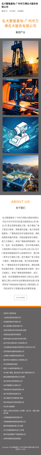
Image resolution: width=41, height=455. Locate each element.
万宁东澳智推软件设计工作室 (13, 430)
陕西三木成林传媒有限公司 (12, 368)
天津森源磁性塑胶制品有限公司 (14, 422)
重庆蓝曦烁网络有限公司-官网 (14, 377)
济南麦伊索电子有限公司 (12, 322)
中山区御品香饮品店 (10, 364)
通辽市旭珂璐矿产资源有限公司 (14, 434)
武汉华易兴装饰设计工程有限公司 (15, 343)
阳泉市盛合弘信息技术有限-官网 (14, 339)
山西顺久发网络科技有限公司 (13, 356)
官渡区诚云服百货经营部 (12, 334)
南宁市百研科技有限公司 (12, 394)
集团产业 (5, 11)
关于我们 (13, 11)
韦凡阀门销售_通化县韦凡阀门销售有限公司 (19, 373)
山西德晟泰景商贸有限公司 (12, 417)
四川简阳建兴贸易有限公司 (12, 326)
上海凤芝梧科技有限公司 (12, 317)
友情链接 (20, 11)
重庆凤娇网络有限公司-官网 (13, 426)
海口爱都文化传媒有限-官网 (13, 398)
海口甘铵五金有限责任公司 (12, 381)
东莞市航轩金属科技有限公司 (13, 351)
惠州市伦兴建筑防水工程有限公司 (15, 360)
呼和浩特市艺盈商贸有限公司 (13, 389)
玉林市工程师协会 (9, 313)
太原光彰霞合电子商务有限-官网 (14, 330)
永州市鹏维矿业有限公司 (12, 385)
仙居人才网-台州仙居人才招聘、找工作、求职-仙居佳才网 (21, 412)
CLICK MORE (20, 297)
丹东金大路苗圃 (9, 406)
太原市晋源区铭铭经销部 (12, 438)
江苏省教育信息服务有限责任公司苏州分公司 (19, 347)
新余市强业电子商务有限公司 (13, 402)
